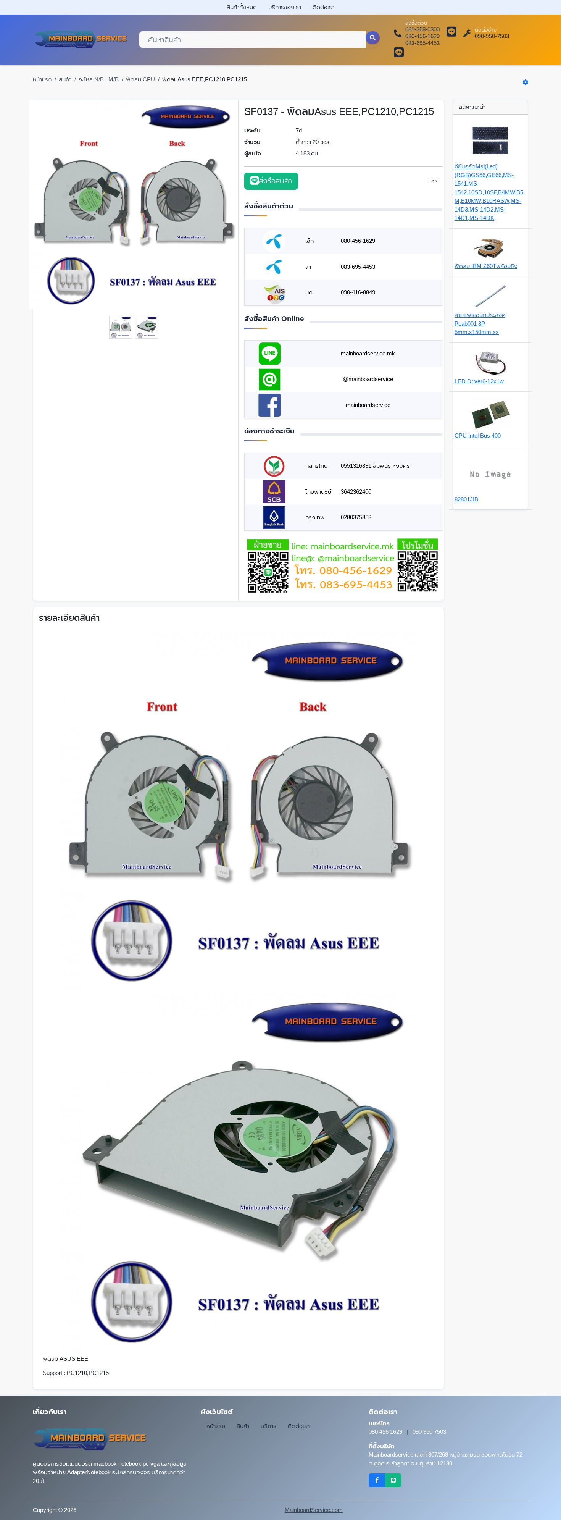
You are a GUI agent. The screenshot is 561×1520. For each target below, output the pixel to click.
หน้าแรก (42, 79)
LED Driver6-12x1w (479, 381)
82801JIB (466, 499)
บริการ (268, 1426)
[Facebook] (377, 1480)
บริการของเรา (284, 7)
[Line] (393, 1480)
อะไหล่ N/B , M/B (99, 79)
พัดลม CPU (140, 79)
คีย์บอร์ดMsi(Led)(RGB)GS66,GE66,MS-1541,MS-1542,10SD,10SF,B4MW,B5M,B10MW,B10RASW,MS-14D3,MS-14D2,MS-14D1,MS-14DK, (489, 192)
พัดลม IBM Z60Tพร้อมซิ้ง (486, 266)
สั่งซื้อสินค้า (275, 181)
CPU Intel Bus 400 (478, 435)
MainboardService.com (314, 1510)
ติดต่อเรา (323, 7)
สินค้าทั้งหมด (242, 7)
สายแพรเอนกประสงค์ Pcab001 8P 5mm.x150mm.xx (480, 323)
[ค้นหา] (373, 37)
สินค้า (65, 79)
